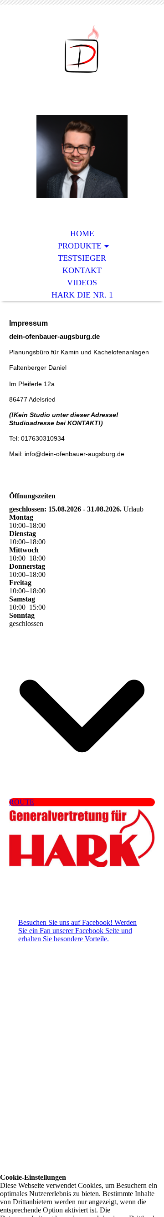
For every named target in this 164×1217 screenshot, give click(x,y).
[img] (82, 49)
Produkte (80, 245)
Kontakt (82, 270)
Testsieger (82, 258)
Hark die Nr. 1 (82, 294)
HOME (82, 233)
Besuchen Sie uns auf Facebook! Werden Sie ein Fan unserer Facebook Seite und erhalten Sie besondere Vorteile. (77, 931)
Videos (82, 282)
